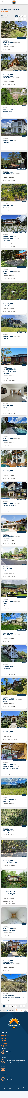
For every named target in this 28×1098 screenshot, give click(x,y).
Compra (4, 1043)
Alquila (4, 1046)
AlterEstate (21, 1088)
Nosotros (5, 1036)
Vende (3, 1041)
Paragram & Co (7, 1088)
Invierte (4, 1038)
